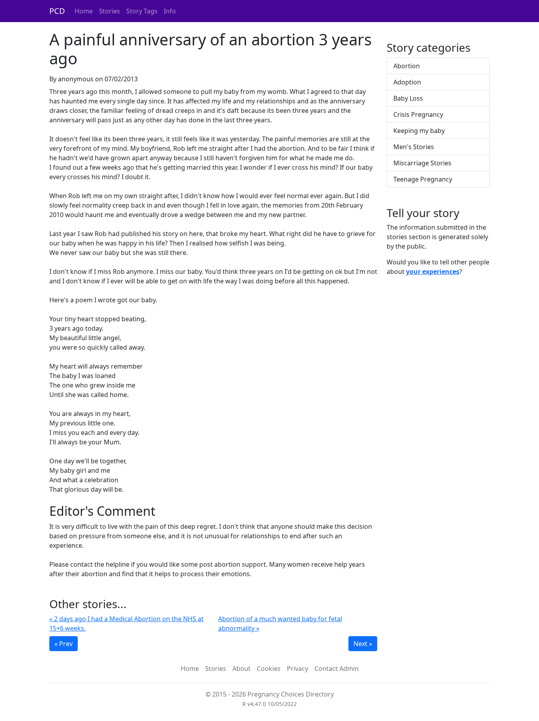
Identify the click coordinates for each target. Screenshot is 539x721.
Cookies (269, 668)
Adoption (407, 82)
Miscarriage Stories (422, 163)
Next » (363, 643)
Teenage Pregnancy (422, 179)
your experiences (432, 271)
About (241, 668)
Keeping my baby (419, 130)
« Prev (63, 643)
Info (170, 11)
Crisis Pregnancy (418, 114)
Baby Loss (408, 98)
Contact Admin (336, 668)
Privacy (297, 668)
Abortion (406, 66)
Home (84, 11)
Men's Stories (413, 146)
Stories (109, 11)
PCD (57, 11)
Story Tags (141, 11)
